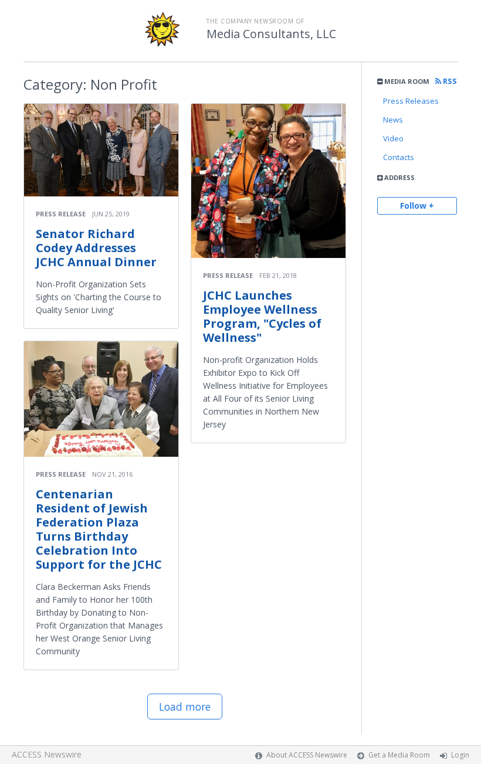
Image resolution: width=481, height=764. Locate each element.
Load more (185, 707)
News (393, 119)
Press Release (61, 213)
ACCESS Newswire (47, 754)
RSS (449, 81)
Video (393, 138)
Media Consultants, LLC (271, 34)
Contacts (398, 157)
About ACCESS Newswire (306, 755)
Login (460, 755)
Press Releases (411, 101)
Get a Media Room (399, 755)
